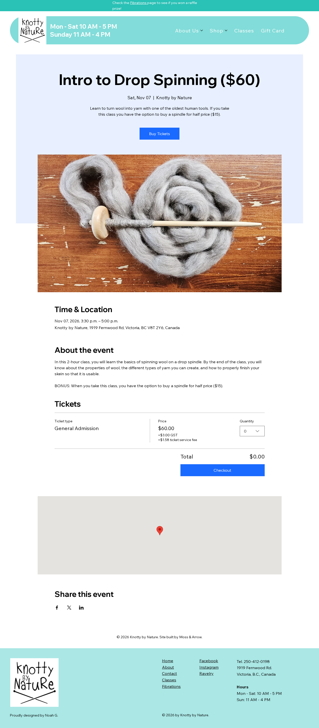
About (168, 667)
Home (167, 660)
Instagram (209, 667)
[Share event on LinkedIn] (81, 608)
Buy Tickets (159, 133)
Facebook (208, 660)
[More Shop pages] (226, 30)
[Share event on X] (69, 608)
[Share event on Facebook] (57, 608)
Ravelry (206, 673)
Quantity (247, 421)
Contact (169, 673)
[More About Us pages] (201, 30)
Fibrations (138, 2)
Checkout (222, 470)
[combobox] (252, 431)
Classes (169, 679)
